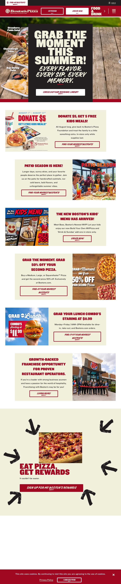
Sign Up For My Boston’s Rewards (51, 488)
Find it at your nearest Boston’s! (77, 336)
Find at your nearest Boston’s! (43, 291)
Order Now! (77, 238)
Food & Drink (96, 11)
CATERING (52, 11)
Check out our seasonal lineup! (60, 92)
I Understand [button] (69, 580)
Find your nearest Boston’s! (77, 144)
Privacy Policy (46, 579)
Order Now (77, 11)
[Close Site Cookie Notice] (113, 575)
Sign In (113, 3)
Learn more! (43, 393)
